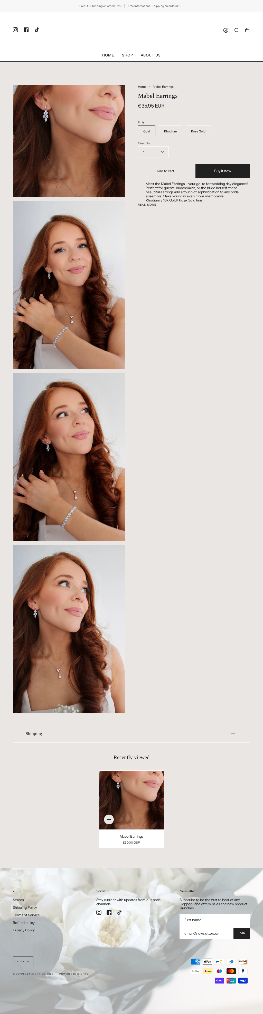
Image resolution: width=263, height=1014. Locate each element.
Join (241, 933)
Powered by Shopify (74, 974)
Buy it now (222, 171)
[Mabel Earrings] (131, 800)
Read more (147, 205)
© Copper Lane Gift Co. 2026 (33, 974)
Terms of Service (26, 915)
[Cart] (247, 30)
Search (18, 900)
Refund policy (24, 923)
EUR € (21, 961)
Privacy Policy (24, 930)
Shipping (34, 733)
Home (142, 87)
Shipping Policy (25, 907)
